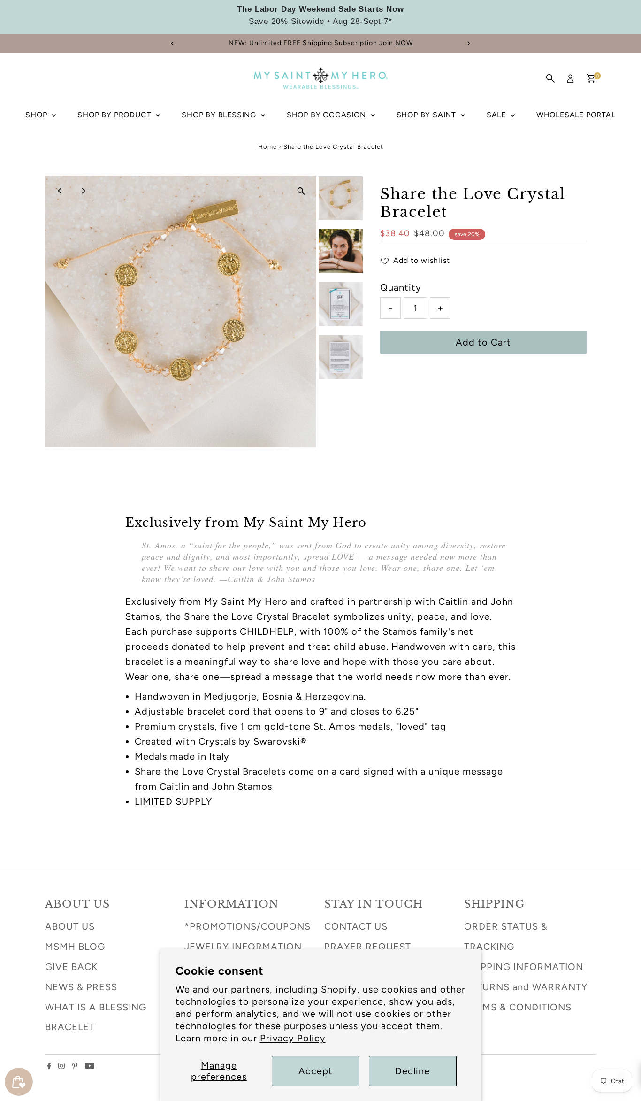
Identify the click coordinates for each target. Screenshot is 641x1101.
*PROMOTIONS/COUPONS (247, 926)
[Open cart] (591, 78)
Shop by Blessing (220, 114)
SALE (497, 114)
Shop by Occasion (327, 114)
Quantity (400, 287)
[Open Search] (550, 78)
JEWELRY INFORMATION (243, 946)
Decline (412, 1071)
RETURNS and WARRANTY (526, 987)
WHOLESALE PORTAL (576, 114)
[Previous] (172, 43)
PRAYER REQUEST (367, 946)
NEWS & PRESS (81, 987)
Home (267, 146)
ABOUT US (70, 926)
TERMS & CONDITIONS (518, 1007)
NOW (404, 43)
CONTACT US (356, 926)
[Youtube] (90, 1066)
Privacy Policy (293, 1038)
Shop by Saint (427, 114)
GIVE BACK (71, 966)
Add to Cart (483, 342)
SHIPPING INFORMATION (523, 966)
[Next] (468, 43)
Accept (315, 1071)
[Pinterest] (75, 1066)
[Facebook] (49, 1066)
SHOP (37, 114)
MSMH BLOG (75, 946)
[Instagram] (61, 1066)
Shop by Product (115, 114)
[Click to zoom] (301, 190)
